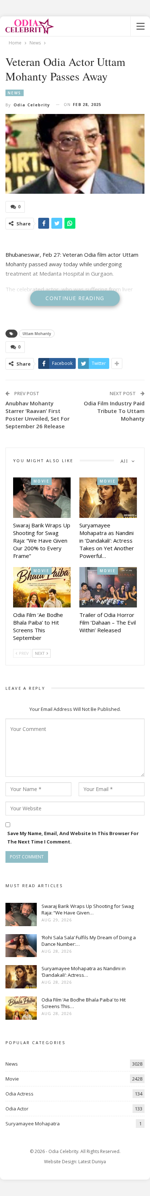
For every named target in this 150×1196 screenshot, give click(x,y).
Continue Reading (75, 298)
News (14, 92)
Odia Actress (19, 1093)
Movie (41, 481)
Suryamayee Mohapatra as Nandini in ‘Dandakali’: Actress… (84, 971)
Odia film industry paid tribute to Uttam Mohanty (114, 411)
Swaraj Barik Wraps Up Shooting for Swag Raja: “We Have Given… (88, 909)
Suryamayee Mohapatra (32, 1123)
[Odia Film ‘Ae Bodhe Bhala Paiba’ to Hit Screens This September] (42, 587)
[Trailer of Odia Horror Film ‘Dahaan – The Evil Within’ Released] (108, 587)
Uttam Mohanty (37, 333)
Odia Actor (16, 1108)
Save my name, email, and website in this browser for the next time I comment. (73, 837)
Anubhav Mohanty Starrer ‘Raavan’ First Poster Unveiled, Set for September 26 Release (37, 415)
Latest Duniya (92, 1161)
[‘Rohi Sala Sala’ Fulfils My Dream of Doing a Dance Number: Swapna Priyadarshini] (21, 945)
